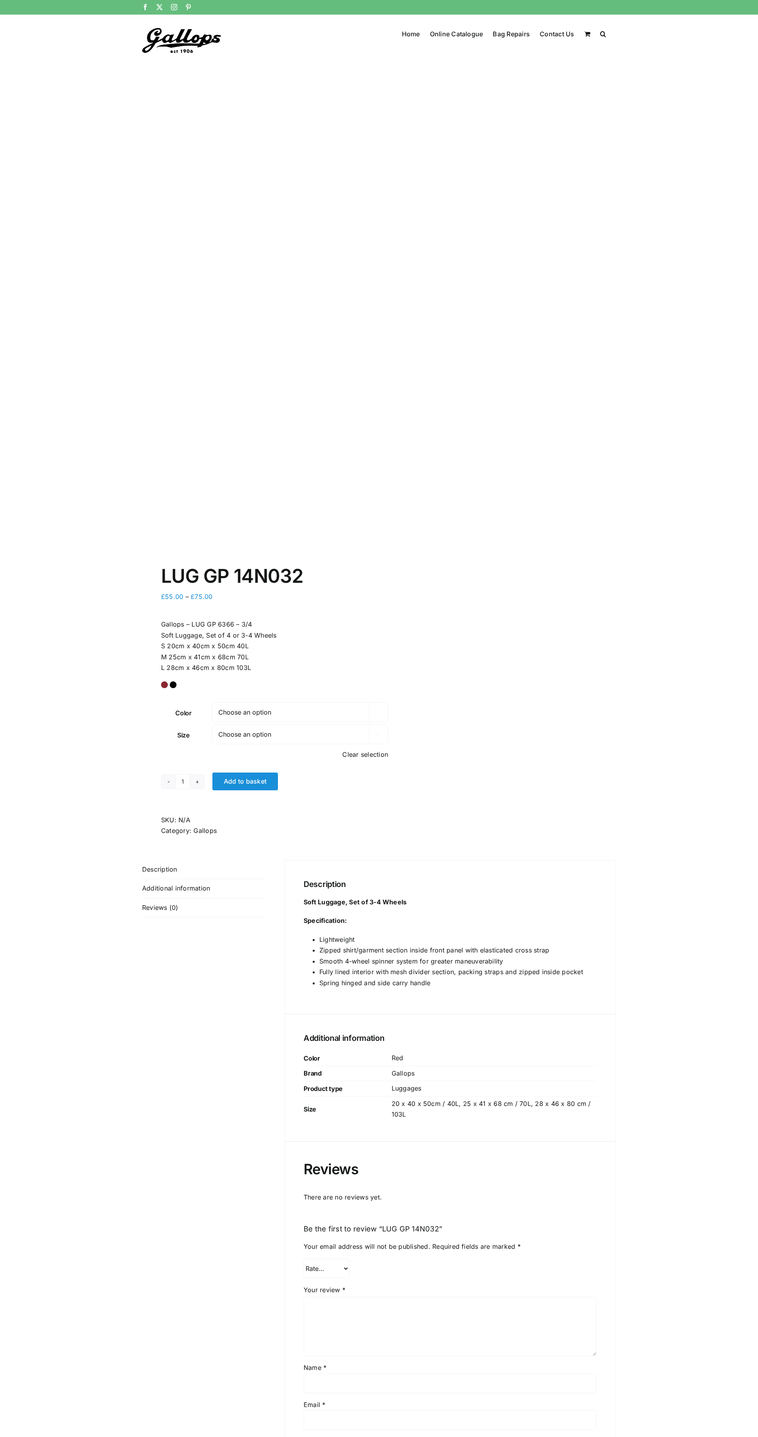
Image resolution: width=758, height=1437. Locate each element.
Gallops (205, 831)
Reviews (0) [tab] (160, 907)
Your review (324, 1290)
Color (183, 713)
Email (315, 1405)
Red (397, 1058)
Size (183, 735)
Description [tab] (159, 869)
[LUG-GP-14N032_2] (256, 317)
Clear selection (365, 754)
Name (315, 1368)
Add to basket (245, 781)
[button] (603, 33)
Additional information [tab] (176, 888)
